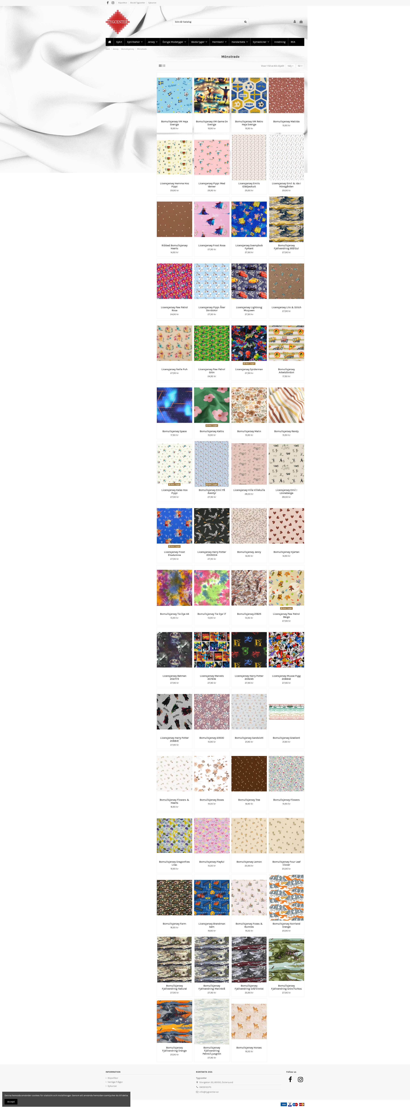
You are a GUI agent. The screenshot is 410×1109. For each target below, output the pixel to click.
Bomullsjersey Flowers (286, 799)
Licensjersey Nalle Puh (174, 369)
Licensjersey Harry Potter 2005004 (211, 553)
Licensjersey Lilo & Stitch (286, 307)
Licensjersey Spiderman (249, 369)
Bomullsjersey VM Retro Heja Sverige (249, 123)
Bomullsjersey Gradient (286, 737)
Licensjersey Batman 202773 (174, 677)
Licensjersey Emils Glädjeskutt (249, 185)
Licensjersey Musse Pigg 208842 (286, 677)
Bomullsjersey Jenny (249, 551)
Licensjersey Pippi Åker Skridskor (211, 309)
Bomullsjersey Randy (286, 431)
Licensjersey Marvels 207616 (212, 677)
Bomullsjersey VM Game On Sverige (212, 123)
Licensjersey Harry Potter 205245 (249, 677)
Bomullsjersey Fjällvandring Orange (174, 1049)
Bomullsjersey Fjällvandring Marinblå (211, 987)
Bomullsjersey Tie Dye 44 (174, 613)
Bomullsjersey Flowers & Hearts (174, 801)
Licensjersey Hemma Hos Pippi (174, 185)
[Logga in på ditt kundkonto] (295, 22)
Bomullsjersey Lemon (249, 861)
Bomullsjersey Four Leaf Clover (286, 863)
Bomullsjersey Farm (174, 923)
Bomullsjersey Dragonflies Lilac (174, 863)
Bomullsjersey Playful (211, 861)
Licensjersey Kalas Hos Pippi (174, 491)
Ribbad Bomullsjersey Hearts (174, 247)
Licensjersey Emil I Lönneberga (286, 491)
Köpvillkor (122, 3)
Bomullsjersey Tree (249, 799)
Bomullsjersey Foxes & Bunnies (249, 925)
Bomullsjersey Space (174, 431)
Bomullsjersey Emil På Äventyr (212, 491)
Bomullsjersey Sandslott (249, 737)
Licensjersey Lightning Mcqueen (249, 309)
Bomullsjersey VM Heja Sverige (174, 123)
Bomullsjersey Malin (249, 431)
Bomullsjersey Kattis (212, 431)
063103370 (205, 1087)
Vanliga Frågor (115, 1082)
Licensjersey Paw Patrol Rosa (174, 309)
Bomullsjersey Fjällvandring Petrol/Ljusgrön (212, 1050)
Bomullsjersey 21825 (249, 613)
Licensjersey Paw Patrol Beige (286, 615)
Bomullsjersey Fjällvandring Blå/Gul (286, 247)
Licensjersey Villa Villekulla (249, 490)
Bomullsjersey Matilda (286, 121)
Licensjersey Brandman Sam (211, 925)
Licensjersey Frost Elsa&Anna (174, 553)
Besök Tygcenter (137, 3)
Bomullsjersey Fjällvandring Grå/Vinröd (249, 987)
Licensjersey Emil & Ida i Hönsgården (286, 185)
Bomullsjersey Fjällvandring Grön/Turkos (286, 987)
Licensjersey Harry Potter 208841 (174, 739)
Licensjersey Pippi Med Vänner (211, 185)
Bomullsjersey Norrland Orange (286, 925)
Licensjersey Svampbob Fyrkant (249, 247)
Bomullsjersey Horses (249, 1047)
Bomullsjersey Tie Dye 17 (211, 613)
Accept (11, 1101)
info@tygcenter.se (208, 1092)
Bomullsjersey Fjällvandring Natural (174, 987)
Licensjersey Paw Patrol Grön (211, 371)
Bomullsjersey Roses (212, 799)
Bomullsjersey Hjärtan (286, 551)
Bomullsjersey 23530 (211, 737)
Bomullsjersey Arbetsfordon (286, 371)
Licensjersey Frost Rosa (211, 245)
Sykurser (152, 3)
